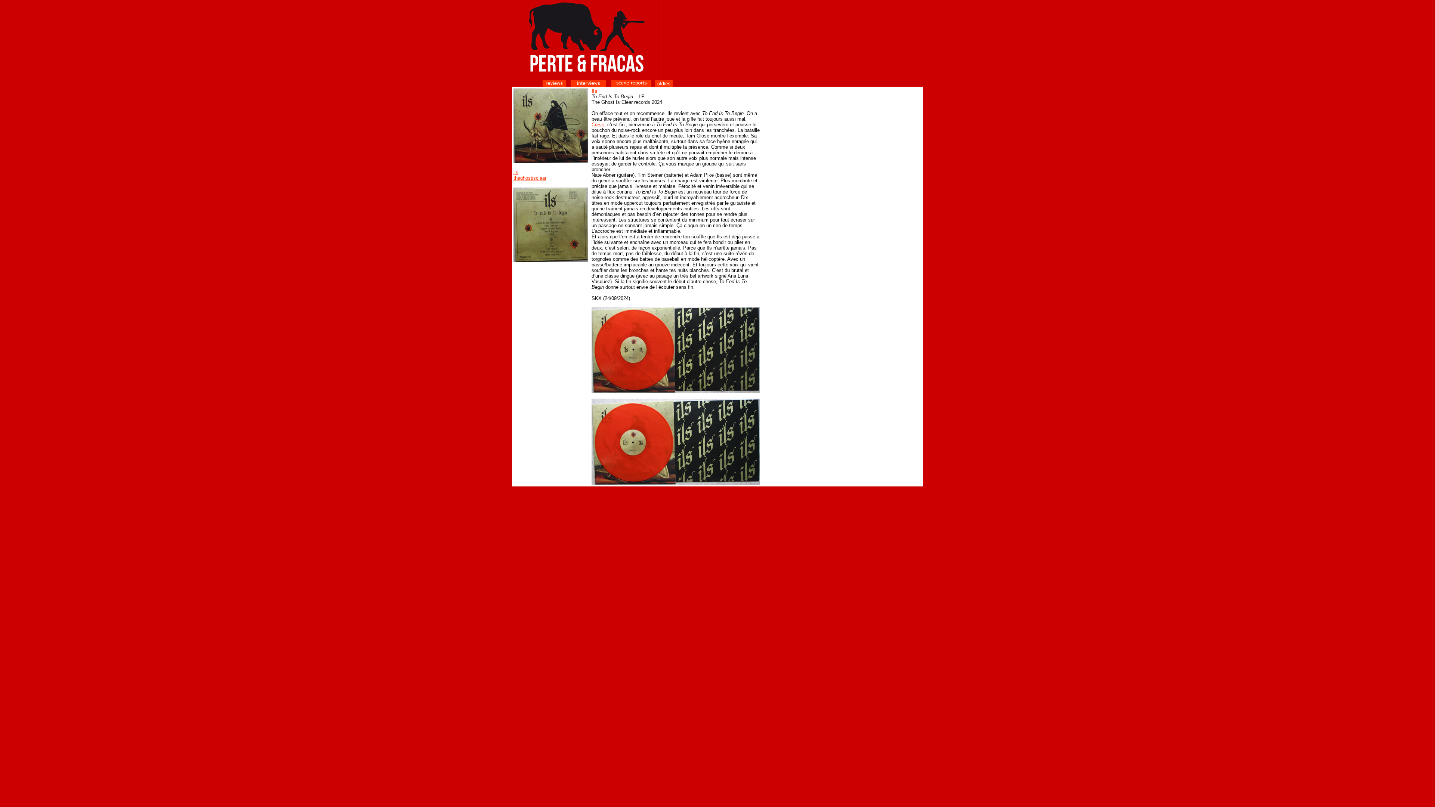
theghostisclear (529, 178)
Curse (598, 124)
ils (515, 172)
